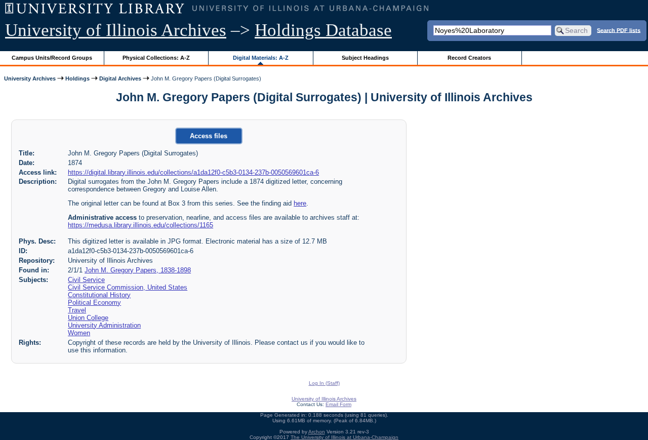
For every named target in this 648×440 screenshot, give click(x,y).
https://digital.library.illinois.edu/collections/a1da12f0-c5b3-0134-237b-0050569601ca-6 (193, 172)
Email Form (338, 404)
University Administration (104, 325)
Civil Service (86, 280)
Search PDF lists (618, 30)
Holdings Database (323, 30)
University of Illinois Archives (115, 30)
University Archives (30, 78)
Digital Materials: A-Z (261, 58)
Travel (77, 310)
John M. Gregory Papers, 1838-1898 (138, 270)
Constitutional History (99, 295)
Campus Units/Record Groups (52, 58)
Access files (208, 136)
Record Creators (469, 58)
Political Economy (94, 302)
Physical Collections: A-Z (156, 58)
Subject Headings (365, 58)
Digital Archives (120, 78)
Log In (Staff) (324, 383)
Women (79, 333)
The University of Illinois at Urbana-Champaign (344, 437)
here (300, 203)
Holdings (77, 78)
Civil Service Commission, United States (127, 287)
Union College (88, 318)
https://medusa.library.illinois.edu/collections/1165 (140, 225)
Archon (316, 431)
